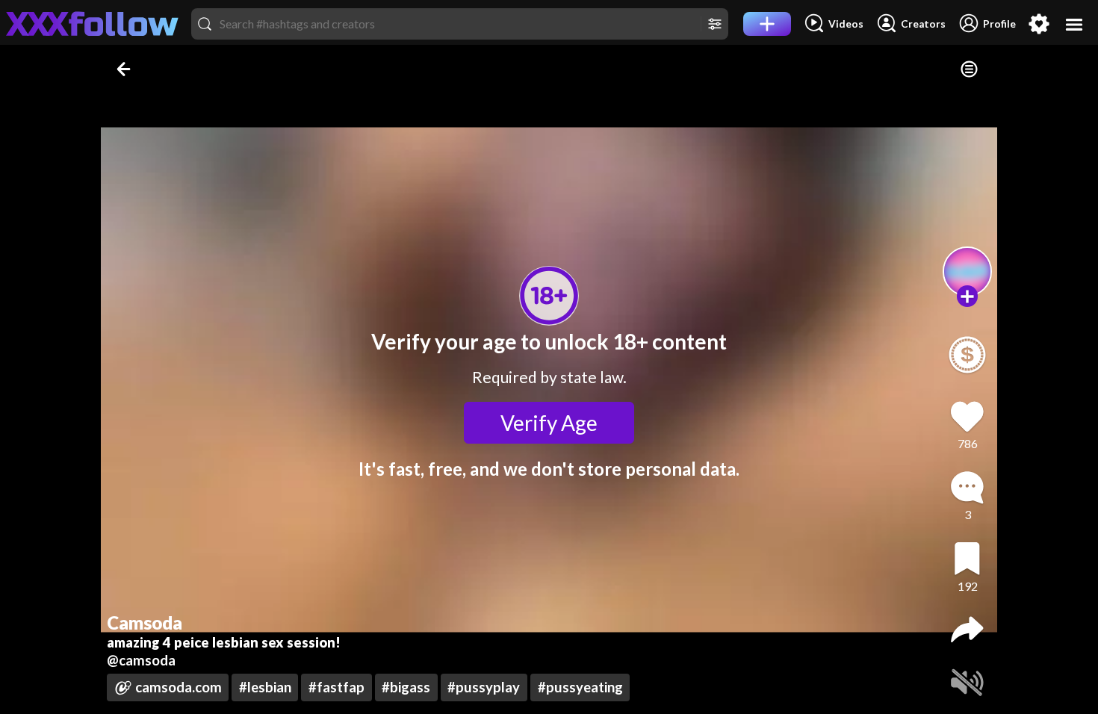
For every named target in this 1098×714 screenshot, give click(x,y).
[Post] (767, 24)
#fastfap (336, 687)
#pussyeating (580, 687)
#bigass (406, 687)
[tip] (967, 355)
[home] (92, 23)
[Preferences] (1039, 24)
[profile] (968, 271)
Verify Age (549, 422)
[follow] (967, 296)
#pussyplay (483, 687)
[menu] (1074, 24)
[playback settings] (969, 69)
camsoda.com (178, 687)
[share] (967, 629)
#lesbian (265, 687)
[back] (125, 69)
